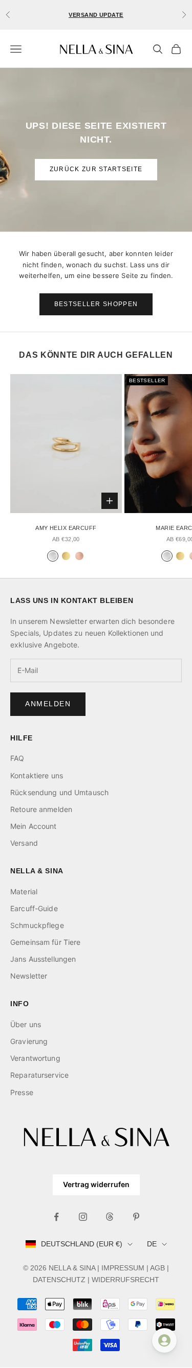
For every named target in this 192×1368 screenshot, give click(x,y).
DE (152, 1244)
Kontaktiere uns (36, 775)
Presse (21, 1092)
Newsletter (28, 975)
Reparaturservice (39, 1075)
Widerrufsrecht (125, 1280)
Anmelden (48, 704)
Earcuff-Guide (34, 908)
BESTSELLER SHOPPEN (96, 304)
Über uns (25, 1024)
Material (23, 891)
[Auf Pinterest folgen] (136, 1217)
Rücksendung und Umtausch (59, 792)
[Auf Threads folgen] (109, 1217)
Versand (24, 843)
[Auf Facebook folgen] (56, 1217)
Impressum (122, 1268)
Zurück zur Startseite (96, 169)
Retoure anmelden (41, 809)
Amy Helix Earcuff (65, 528)
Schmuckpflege (37, 925)
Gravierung (29, 1041)
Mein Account (33, 826)
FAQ (17, 758)
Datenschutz (59, 1280)
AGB (157, 1268)
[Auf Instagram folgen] (83, 1217)
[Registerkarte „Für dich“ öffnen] (164, 1340)
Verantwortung (35, 1058)
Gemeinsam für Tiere (45, 942)
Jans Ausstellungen (43, 959)
